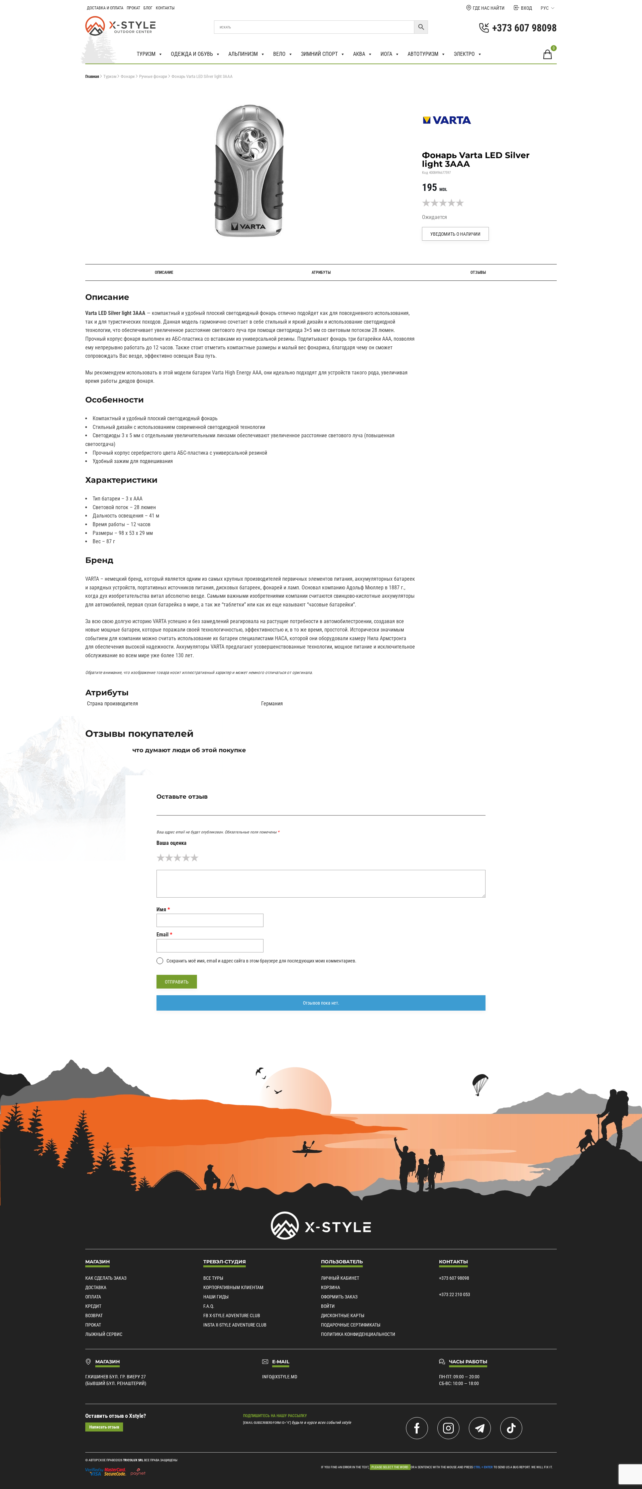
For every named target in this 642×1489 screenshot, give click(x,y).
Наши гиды (216, 1296)
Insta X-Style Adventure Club (234, 1325)
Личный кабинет (340, 1278)
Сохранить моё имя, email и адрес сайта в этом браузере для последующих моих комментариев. (261, 960)
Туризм (146, 54)
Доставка (95, 1287)
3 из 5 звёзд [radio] (177, 857)
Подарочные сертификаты (351, 1325)
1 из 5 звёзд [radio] (160, 857)
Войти (328, 1306)
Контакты (165, 8)
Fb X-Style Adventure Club (231, 1315)
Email (164, 934)
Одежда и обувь (192, 54)
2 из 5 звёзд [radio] (169, 857)
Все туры (213, 1278)
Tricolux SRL (133, 1460)
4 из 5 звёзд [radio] (186, 857)
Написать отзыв (104, 1426)
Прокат (133, 8)
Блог (147, 8)
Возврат (94, 1315)
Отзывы (478, 272)
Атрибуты (321, 272)
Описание (164, 272)
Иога (386, 54)
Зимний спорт (319, 54)
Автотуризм (423, 54)
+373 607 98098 (454, 1278)
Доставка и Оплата (105, 8)
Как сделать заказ (105, 1278)
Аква (359, 54)
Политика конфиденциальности (358, 1334)
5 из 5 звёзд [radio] (194, 857)
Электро (464, 54)
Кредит (93, 1306)
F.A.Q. (208, 1306)
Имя (163, 909)
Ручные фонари (153, 76)
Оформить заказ (339, 1296)
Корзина (330, 1287)
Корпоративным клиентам (233, 1287)
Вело (279, 54)
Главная (92, 76)
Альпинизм (243, 54)
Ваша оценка (171, 843)
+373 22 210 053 (454, 1294)
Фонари (128, 76)
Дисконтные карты (342, 1315)
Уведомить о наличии (455, 234)
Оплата (93, 1296)
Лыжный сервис (103, 1334)
